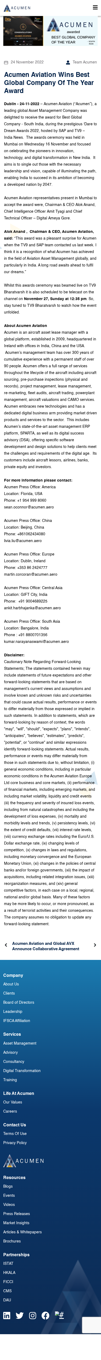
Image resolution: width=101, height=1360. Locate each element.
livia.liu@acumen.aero (23, 541)
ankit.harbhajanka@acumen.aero (32, 608)
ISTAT (8, 1264)
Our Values (12, 1102)
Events (9, 1196)
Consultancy (13, 1062)
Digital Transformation (22, 1071)
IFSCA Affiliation (16, 1021)
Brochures (12, 1241)
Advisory (10, 1053)
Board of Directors (18, 1003)
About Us (11, 984)
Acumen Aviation (58, 104)
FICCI (8, 1282)
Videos (9, 1205)
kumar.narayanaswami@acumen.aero (36, 642)
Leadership (12, 1012)
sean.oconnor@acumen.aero (29, 507)
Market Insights (16, 1223)
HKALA (9, 1273)
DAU (7, 1300)
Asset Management (19, 1043)
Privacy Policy (15, 1143)
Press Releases (16, 1214)
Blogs (8, 1186)
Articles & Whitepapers (22, 1232)
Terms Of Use (15, 1134)
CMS (7, 1291)
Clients (9, 993)
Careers (10, 1111)
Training (10, 1080)
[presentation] (6, 945)
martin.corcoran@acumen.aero (31, 574)
